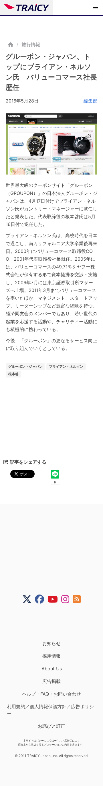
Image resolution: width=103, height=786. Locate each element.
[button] (95, 7)
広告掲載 (51, 681)
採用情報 (51, 656)
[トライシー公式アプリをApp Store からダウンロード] (55, 622)
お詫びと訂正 (51, 726)
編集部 (90, 101)
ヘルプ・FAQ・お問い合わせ (51, 694)
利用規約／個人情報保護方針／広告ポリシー (50, 710)
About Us (51, 668)
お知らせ (51, 643)
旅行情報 (31, 44)
